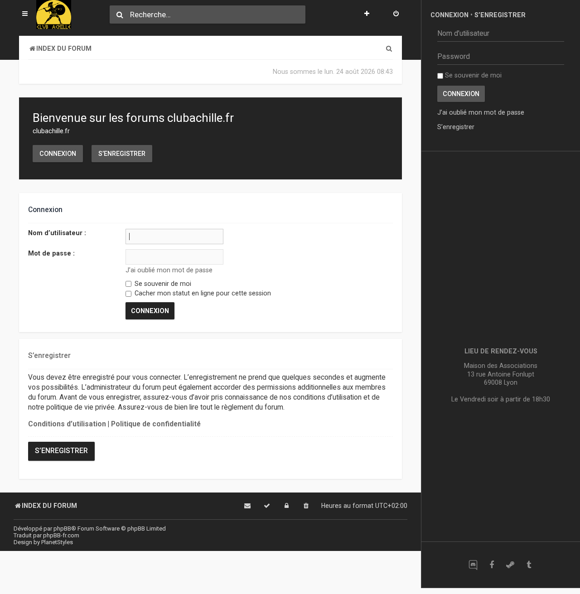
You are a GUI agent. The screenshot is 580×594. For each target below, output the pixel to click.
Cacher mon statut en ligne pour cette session (202, 293)
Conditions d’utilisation (67, 424)
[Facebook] (491, 565)
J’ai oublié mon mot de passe (169, 270)
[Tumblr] (528, 565)
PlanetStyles (57, 542)
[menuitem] (396, 14)
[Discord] (473, 565)
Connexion (57, 153)
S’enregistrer (121, 153)
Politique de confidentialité (156, 424)
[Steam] (510, 565)
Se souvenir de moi (162, 283)
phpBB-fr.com (61, 535)
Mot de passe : (51, 253)
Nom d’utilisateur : (57, 233)
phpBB (62, 528)
